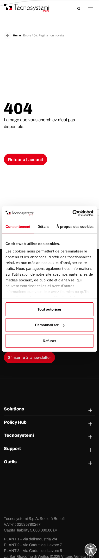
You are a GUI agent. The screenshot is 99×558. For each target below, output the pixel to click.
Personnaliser (47, 325)
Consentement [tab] (18, 226)
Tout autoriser (49, 309)
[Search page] (79, 9)
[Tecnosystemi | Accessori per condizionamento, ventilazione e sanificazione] (31, 8)
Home (17, 35)
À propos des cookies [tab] (74, 226)
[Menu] (90, 9)
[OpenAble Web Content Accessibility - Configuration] (91, 549)
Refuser (49, 341)
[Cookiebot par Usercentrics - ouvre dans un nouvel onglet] (72, 213)
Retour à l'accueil (25, 159)
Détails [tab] (43, 226)
